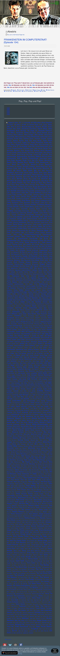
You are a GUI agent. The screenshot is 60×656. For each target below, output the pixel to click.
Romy (37, 518)
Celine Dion (25, 196)
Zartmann (31, 630)
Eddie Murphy (43, 256)
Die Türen (10, 242)
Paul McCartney (43, 477)
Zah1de (14, 630)
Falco (40, 270)
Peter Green (43, 483)
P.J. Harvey (41, 474)
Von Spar (37, 616)
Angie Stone (11, 144)
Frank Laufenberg (16, 280)
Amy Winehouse (33, 136)
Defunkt (49, 228)
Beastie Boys (22, 162)
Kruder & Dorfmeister (43, 393)
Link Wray (45, 404)
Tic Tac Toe (28, 593)
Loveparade (14, 414)
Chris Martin (35, 202)
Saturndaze (46, 524)
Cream (14, 214)
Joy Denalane (19, 371)
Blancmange (11, 176)
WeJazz (49, 618)
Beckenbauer (44, 162)
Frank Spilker (47, 280)
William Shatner (30, 622)
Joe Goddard (48, 359)
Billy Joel (37, 170)
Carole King (11, 194)
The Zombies (20, 589)
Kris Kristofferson (24, 393)
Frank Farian (21, 90)
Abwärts (14, 90)
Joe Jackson (12, 361)
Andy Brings (37, 140)
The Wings (46, 587)
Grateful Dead (30, 305)
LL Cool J (48, 408)
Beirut (14, 164)
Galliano (9, 290)
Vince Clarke (41, 614)
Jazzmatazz (11, 349)
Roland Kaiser (37, 516)
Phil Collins (29, 487)
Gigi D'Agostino (46, 296)
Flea (8, 276)
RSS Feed (9, 639)
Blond (13, 178)
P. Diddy (33, 473)
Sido (31, 532)
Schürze (28, 526)
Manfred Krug (48, 420)
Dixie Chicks (27, 246)
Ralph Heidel (29, 499)
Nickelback (49, 460)
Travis (8, 606)
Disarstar (9, 246)
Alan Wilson (11, 132)
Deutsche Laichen (13, 236)
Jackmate (17, 341)
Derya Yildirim (40, 232)
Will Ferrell (15, 622)
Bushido (13, 190)
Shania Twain (10, 532)
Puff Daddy (19, 495)
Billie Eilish (27, 170)
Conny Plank (42, 211)
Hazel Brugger (30, 320)
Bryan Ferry (29, 188)
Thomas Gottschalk (22, 591)
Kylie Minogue (24, 394)
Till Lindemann (19, 595)
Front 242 (22, 286)
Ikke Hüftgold (18, 336)
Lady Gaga (48, 394)
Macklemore (29, 416)
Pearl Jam (17, 481)
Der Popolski (29, 232)
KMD (33, 389)
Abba (50, 124)
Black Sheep (27, 174)
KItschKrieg (15, 386)
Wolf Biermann (45, 622)
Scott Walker (48, 526)
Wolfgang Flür (20, 624)
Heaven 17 (38, 320)
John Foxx (15, 363)
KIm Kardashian (39, 383)
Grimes (25, 308)
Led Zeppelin (24, 398)
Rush (43, 520)
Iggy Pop (48, 333)
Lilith (16, 404)
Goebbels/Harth (47, 300)
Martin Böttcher (18, 430)
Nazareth (43, 454)
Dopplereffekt (43, 250)
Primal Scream (21, 493)
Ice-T (39, 333)
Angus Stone (34, 144)
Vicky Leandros (33, 614)
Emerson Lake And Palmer (42, 262)
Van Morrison (25, 614)
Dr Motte (34, 252)
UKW (14, 612)
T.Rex (8, 559)
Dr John (27, 252)
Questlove (43, 495)
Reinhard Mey (24, 503)
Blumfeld (44, 178)
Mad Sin (36, 416)
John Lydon (39, 363)
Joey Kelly (28, 361)
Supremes (35, 554)
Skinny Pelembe (16, 538)
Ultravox (25, 612)
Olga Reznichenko (34, 470)
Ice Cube (33, 333)
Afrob (17, 130)
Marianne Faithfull (45, 422)
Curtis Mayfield (17, 217)
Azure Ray (37, 154)
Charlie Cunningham (22, 198)
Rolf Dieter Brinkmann (12, 518)
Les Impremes (16, 402)
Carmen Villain (47, 192)
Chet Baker (26, 200)
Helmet (20, 324)
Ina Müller (48, 335)
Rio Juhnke (25, 509)
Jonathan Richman (24, 369)
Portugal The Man (47, 491)
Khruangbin (39, 381)
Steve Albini (11, 548)
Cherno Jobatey (16, 200)
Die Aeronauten (43, 236)
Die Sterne (48, 240)
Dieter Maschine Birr (33, 242)
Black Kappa (37, 90)
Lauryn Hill (16, 399)
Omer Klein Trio (29, 472)
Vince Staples (48, 614)
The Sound (16, 583)
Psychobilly (11, 495)
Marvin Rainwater (46, 430)
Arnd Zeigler (38, 152)
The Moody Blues (22, 577)
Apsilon (17, 150)
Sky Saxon (24, 538)
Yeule (12, 628)
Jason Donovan (18, 347)
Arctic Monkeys (46, 150)
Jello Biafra (43, 349)
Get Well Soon (23, 296)
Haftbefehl (16, 311)
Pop (13, 491)
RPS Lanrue (32, 520)
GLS (30, 300)
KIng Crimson (10, 385)
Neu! (13, 458)
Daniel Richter (42, 218)
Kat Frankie (31, 377)
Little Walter (33, 408)
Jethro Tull (30, 353)
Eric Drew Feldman (45, 266)
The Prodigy (29, 579)
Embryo (28, 262)
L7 (36, 395)
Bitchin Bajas (28, 172)
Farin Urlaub (11, 272)
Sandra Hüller (18, 91)
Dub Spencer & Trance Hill (19, 254)
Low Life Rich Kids (25, 414)
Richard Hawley (33, 505)
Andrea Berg (18, 138)
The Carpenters (45, 567)
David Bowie (17, 224)
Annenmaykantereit (41, 146)
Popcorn (24, 491)
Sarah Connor (10, 524)
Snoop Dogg (42, 540)
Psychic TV (48, 493)
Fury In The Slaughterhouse (26, 288)
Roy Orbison (25, 520)
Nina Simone (16, 464)
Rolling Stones (29, 518)
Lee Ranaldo (45, 399)
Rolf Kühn (21, 518)
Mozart (35, 450)
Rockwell (26, 514)
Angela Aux (26, 142)
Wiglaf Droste (41, 620)
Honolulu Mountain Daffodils (43, 327)
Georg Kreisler (42, 292)
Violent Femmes (11, 616)
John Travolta (28, 365)
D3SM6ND (35, 217)
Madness (48, 416)
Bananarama (11, 158)
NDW (47, 454)
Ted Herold (46, 561)
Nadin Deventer (11, 454)
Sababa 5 (18, 522)
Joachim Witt (18, 357)
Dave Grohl (44, 222)
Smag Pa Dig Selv (32, 540)
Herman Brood (27, 326)
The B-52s (36, 565)
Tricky (37, 606)
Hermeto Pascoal (38, 326)
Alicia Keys (48, 134)
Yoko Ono (17, 628)
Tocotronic (22, 597)
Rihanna (10, 509)
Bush (8, 190)
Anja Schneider (44, 144)
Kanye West (11, 377)
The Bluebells (31, 567)
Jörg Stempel (48, 371)
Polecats (46, 489)
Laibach (9, 397)
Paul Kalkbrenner (30, 477)
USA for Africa (10, 614)
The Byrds (38, 567)
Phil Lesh (36, 487)
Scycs (8, 528)
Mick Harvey (43, 440)
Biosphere (10, 172)
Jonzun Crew (44, 369)
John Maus (48, 363)
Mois (42, 446)
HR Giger (37, 331)
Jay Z (35, 347)
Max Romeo (19, 434)
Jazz (50, 347)
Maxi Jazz (27, 434)
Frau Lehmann (35, 282)
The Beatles (44, 565)
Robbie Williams (18, 511)
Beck (37, 162)
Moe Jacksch (37, 446)
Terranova (23, 563)
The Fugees (49, 571)
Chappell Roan (36, 196)
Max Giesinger (38, 432)
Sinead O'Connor (36, 534)
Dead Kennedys (12, 228)
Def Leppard (31, 228)
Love (8, 414)
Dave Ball (37, 222)
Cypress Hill (27, 217)
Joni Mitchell (35, 369)
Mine (36, 444)
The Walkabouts (48, 585)
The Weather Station (12, 587)
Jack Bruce (37, 339)
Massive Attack (18, 432)
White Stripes (32, 620)
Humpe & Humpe (46, 331)
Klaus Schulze (20, 389)
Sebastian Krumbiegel (25, 528)
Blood (25, 178)
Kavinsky (14, 379)
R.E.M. (14, 497)
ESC (31, 268)
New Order (30, 458)
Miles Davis (47, 442)
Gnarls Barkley (37, 300)
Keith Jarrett (22, 379)
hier (31, 87)
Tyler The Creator (20, 610)
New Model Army (20, 458)
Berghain (48, 164)
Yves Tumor (42, 628)
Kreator (16, 393)
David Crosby (37, 224)
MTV (39, 450)
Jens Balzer (35, 351)
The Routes (46, 579)
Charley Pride (47, 196)
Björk (36, 172)
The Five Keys (41, 571)
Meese (15, 436)
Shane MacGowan (45, 530)
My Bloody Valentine (36, 452)
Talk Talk (24, 559)
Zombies (14, 633)
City (8, 208)
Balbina (38, 156)
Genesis (10, 292)
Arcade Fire (29, 150)
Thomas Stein (41, 591)
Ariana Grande (22, 152)
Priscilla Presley (38, 493)
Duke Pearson (43, 254)
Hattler (23, 320)
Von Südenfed (44, 616)
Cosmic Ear (15, 212)
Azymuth (45, 154)
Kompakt (15, 391)
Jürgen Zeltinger (16, 375)
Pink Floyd (21, 489)
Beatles (32, 162)
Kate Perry (45, 377)
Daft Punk (48, 216)
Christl (21, 206)
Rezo (39, 503)
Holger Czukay (29, 327)
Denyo (34, 230)
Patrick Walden (48, 475)
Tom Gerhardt (45, 598)
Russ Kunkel (48, 520)
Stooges (43, 550)
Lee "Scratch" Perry (35, 399)
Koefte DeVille (47, 389)
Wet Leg (17, 620)
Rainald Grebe (11, 499)
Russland (9, 522)
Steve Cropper (20, 548)
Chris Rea (44, 202)
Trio (41, 606)
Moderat (20, 446)
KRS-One (33, 393)
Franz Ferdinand (23, 282)
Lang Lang (39, 397)
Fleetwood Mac (18, 276)
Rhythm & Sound (47, 503)
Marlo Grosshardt (47, 428)
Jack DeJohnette (47, 339)
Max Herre (10, 434)
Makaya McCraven (38, 418)
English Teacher (46, 264)
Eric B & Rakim (25, 266)
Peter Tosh (49, 485)
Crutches (45, 214)
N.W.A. (45, 452)
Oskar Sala (45, 472)
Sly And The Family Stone (16, 540)
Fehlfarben (11, 274)
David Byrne (27, 224)
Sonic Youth (30, 542)
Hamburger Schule (46, 312)
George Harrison (34, 294)
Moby (15, 446)
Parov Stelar (29, 475)
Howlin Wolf (20, 331)
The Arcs (13, 565)
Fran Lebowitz (42, 278)
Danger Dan (21, 218)
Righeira (50, 507)
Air (36, 130)
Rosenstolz (49, 518)
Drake (40, 252)
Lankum (45, 397)
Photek (50, 487)
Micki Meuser (23, 442)
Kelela (50, 379)
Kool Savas (31, 391)
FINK (45, 274)
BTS (35, 188)
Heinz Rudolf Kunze (23, 321)
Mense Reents (37, 436)
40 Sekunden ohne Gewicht (41, 122)
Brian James (20, 184)
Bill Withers (17, 170)
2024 (8, 111)
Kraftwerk (48, 390)
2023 (8, 113)
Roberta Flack (38, 512)
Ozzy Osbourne (23, 473)
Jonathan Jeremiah (46, 367)
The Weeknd (33, 587)
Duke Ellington (33, 254)
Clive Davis (15, 208)
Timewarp (34, 596)
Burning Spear (47, 189)
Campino (49, 190)
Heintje (13, 322)
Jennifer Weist (26, 351)
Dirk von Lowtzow (46, 244)
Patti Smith (11, 477)
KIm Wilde (48, 383)
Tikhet (47, 593)
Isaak (14, 339)
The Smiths (45, 581)
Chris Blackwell (25, 202)
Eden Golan (16, 258)
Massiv (9, 432)
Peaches (10, 481)
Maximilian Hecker (36, 434)
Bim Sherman (47, 170)
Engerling (35, 264)
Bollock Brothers (17, 182)
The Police (21, 579)
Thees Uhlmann (28, 589)
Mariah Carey (33, 422)
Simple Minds (25, 534)
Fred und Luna (46, 282)
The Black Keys (21, 567)
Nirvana (32, 464)
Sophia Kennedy (12, 544)
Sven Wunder (26, 556)
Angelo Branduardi (37, 142)
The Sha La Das (22, 581)
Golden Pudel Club (13, 302)
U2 (28, 610)
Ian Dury (17, 333)
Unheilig (37, 612)
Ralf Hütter (20, 499)
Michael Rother (23, 440)
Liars (12, 404)
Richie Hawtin (44, 505)
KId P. (8, 383)
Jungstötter (34, 373)
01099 (24, 124)
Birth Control (19, 172)
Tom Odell (14, 600)
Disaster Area (17, 246)
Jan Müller (10, 345)
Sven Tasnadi (16, 556)
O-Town (50, 468)
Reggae (16, 503)
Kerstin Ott (32, 381)
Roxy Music (11, 520)
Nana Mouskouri (22, 454)
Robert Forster (29, 512)
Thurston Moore (20, 593)
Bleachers (19, 176)
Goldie (22, 302)
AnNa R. (15, 146)
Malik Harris (17, 420)
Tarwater (12, 561)
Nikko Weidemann (15, 462)
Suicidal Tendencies (12, 554)
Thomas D (13, 591)
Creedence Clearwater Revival (28, 214)
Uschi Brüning (18, 614)
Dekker (9, 230)
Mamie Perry (39, 420)
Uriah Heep (49, 612)
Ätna (50, 154)
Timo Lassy (46, 596)
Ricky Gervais (23, 507)
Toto (27, 604)
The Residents (38, 579)
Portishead (37, 491)
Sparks (28, 544)
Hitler (16, 327)
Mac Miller (22, 416)
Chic (32, 200)
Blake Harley (48, 174)
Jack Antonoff (29, 339)
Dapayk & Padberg (16, 220)
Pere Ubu (31, 481)
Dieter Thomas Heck (14, 244)
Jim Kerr (46, 353)
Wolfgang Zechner (30, 624)
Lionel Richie (32, 406)
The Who (41, 587)
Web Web (32, 618)
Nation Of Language (34, 454)
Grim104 (18, 307)
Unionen (43, 612)
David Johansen (12, 226)
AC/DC (44, 126)
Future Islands (47, 288)
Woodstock (38, 624)
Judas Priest (10, 373)
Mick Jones (16, 442)
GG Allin (37, 296)
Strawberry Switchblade (20, 552)
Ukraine (9, 612)
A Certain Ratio (32, 124)
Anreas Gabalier (17, 148)
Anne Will (31, 146)
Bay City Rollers (37, 160)
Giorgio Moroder (32, 298)
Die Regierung (25, 240)
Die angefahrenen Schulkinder (26, 238)
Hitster (21, 327)
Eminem (10, 264)
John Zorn (37, 365)
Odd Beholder (24, 470)
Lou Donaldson (44, 410)
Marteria (9, 430)
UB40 (31, 610)
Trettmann (22, 606)
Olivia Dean (44, 469)
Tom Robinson (22, 600)
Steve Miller (28, 548)
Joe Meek (21, 361)
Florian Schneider (38, 276)
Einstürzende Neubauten (34, 258)
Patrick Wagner (38, 475)
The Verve (40, 585)
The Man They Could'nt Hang (44, 575)
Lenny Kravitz (40, 401)
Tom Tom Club (37, 600)
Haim (32, 312)
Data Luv (30, 222)
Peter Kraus (21, 485)
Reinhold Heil (33, 503)
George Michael (46, 294)
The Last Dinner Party (44, 573)
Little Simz (25, 408)
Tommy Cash (45, 600)
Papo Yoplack (21, 475)
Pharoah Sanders (19, 487)
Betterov (29, 168)
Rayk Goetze (19, 501)
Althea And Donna (20, 136)
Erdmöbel (16, 266)
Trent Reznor (14, 606)
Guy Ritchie (20, 310)
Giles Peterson (19, 298)
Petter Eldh (10, 487)
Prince (30, 493)
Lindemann (38, 404)
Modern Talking (28, 446)
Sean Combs (14, 528)
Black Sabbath (16, 174)
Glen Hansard (25, 300)
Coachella (24, 208)
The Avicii (29, 565)
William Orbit (22, 622)
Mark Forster (32, 426)
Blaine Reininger (37, 174)
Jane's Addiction (19, 345)
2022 (8, 114)
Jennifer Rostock (16, 351)
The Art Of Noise (21, 565)
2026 (8, 108)
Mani (18, 422)
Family (45, 270)
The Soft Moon (8, 91)
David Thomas (32, 226)
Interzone (27, 337)
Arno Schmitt (47, 152)
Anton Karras (38, 148)
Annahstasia (23, 146)
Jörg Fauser (39, 371)
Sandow (35, 522)
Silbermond (36, 532)
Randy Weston (47, 499)
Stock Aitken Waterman (33, 550)
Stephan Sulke (37, 546)
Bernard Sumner (29, 166)
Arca (22, 150)
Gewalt (31, 296)
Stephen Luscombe (47, 546)
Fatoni (40, 272)
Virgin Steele (19, 616)
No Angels (38, 464)
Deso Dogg (17, 234)
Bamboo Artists (47, 156)
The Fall (35, 571)
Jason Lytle (28, 347)
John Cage (35, 361)
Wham (22, 620)
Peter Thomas (41, 485)
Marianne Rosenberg (13, 424)
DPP (8, 252)
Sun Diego (21, 554)
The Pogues (15, 579)
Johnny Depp (11, 367)
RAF (34, 497)
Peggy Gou (24, 481)
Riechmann (44, 507)
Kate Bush (39, 377)
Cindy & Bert (39, 206)
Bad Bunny (31, 156)
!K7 (20, 122)
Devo (23, 236)
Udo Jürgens (36, 610)
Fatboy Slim (33, 272)
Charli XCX (11, 198)
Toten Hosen (20, 604)
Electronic (17, 260)
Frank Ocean (27, 280)
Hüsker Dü (10, 333)
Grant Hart (19, 306)
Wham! (27, 620)
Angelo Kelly (48, 142)
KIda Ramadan (15, 383)
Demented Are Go (24, 230)
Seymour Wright (29, 530)
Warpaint (18, 618)
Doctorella (29, 248)
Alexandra (19, 132)
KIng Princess (45, 385)
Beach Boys (11, 162)
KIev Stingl (24, 383)
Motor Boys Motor (17, 450)
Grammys (25, 304)
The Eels (30, 571)
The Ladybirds (21, 573)
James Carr (14, 343)
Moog (50, 446)
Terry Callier (31, 563)
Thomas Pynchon (32, 591)
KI (44, 381)
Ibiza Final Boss (25, 333)
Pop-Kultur (18, 491)
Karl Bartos (23, 377)
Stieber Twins (17, 550)
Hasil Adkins (16, 320)
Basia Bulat (10, 160)
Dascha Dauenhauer (19, 222)
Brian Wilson (40, 184)
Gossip (44, 302)
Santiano (48, 522)
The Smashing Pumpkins (33, 581)
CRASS (35, 212)
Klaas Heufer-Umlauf (27, 387)
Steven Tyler (43, 548)
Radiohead (22, 497)
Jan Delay (48, 343)
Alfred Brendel (42, 132)
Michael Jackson (45, 438)
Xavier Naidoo (46, 626)
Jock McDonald (38, 359)
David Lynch (22, 226)
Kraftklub (40, 391)
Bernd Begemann (42, 166)
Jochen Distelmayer (25, 359)
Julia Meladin (21, 373)
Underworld (30, 612)
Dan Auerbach (11, 218)
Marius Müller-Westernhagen (37, 424)
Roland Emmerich (27, 516)
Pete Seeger (10, 483)
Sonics (36, 542)
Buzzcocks (30, 190)
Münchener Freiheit (25, 452)
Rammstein (38, 499)
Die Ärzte (44, 238)
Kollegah (9, 391)
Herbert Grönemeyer (14, 325)
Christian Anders (17, 204)
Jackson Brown (25, 341)
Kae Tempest (32, 375)
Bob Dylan (27, 180)
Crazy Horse (43, 212)
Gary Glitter (18, 290)
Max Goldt (48, 432)
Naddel (50, 452)
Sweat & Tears (13, 122)
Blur (50, 178)
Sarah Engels (27, 524)
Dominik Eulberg (46, 248)
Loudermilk (25, 412)
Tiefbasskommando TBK (38, 593)
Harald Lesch (30, 318)
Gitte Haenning (43, 298)
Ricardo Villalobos (12, 505)
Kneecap (39, 389)
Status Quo (30, 546)
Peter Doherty (19, 483)
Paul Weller (36, 479)
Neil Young (25, 456)
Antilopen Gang (28, 148)
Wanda (13, 618)
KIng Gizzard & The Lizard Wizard (24, 385)
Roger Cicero (10, 516)
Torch (8, 604)
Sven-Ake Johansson (37, 556)
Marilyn (22, 424)
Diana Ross (31, 236)
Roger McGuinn (18, 516)
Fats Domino (47, 272)
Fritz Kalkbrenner (41, 284)
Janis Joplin (39, 345)
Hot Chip (34, 330)
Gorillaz (38, 301)
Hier (10, 85)
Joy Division (30, 371)
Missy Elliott (48, 444)
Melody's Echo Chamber (25, 436)
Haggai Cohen (25, 312)
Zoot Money (19, 633)
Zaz (36, 630)
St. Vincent (17, 546)
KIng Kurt (37, 385)
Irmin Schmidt (45, 337)
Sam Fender (29, 522)
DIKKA (29, 244)
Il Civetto (33, 336)
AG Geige (30, 130)
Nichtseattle (20, 460)
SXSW (45, 556)
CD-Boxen (48, 194)
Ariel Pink (31, 152)
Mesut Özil (45, 436)
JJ (12, 357)
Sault (13, 526)
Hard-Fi (37, 318)
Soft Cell (12, 542)
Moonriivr (10, 448)
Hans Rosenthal (42, 314)
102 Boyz (17, 124)
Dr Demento (15, 252)
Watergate (25, 618)
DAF (41, 216)
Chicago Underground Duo (43, 200)
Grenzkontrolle (42, 306)
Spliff (45, 544)
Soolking (49, 542)
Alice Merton (38, 134)
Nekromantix (34, 456)
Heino (8, 322)
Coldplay (10, 210)
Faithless (34, 270)
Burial (40, 189)
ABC (8, 126)
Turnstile (49, 608)
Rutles (13, 522)
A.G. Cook (43, 124)
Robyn (45, 512)
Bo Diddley (18, 180)
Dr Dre (22, 252)
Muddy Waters (45, 450)
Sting (24, 550)
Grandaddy (32, 304)
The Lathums (10, 575)
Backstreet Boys (22, 156)
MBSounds (45, 434)
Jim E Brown (38, 353)
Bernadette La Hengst (14, 166)
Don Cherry (10, 250)
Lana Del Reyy (29, 397)
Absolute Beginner (28, 126)
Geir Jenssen (36, 290)
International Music (12, 337)
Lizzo (40, 408)
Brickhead (48, 184)
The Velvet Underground (21, 585)
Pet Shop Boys (46, 481)
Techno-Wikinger (38, 561)
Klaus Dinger (37, 387)
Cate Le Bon (27, 194)
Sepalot (14, 530)
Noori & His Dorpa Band (45, 466)
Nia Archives (11, 460)
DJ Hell (41, 246)
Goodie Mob (30, 302)
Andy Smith (17, 142)
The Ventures (34, 585)
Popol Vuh (30, 491)
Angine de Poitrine (22, 144)
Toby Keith (14, 598)
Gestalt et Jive (12, 296)
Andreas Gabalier (40, 138)
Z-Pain (47, 628)
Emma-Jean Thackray (23, 264)
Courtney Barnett (26, 212)
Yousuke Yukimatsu (25, 628)
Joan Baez (42, 357)
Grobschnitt (33, 307)
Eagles (25, 256)
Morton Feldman (41, 448)
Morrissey (31, 448)
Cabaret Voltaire (40, 190)
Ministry (41, 444)
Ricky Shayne (31, 507)
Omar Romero (19, 472)
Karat (18, 377)
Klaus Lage (11, 389)
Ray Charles (10, 501)
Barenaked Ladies (46, 158)
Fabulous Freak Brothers (23, 270)
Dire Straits (35, 244)
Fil (27, 274)
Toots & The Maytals (47, 602)
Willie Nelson (38, 622)
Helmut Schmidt (28, 324)
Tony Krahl (34, 602)
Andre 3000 (44, 136)
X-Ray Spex (32, 626)
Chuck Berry (29, 206)
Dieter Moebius (47, 242)
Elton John (44, 260)
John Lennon (31, 363)
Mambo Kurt (30, 420)
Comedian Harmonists (22, 211)
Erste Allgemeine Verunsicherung (17, 268)
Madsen (18, 418)
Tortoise (12, 604)
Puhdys (25, 495)
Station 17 (23, 546)
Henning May (38, 324)
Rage (37, 497)
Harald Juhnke (19, 318)
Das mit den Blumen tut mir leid (39, 220)
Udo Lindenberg (46, 610)
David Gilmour (47, 224)
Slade (29, 538)
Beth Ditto (21, 168)
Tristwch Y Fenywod (12, 608)
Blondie (19, 178)
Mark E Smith (16, 426)
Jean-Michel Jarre (21, 349)
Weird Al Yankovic (40, 618)
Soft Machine (21, 542)
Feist (17, 274)
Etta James (38, 268)
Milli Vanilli (29, 90)
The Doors (25, 571)
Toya (30, 604)
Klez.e (29, 388)
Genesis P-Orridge (20, 292)
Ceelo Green (15, 196)
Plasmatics (39, 489)
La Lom (40, 394)
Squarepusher (10, 546)
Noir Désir (24, 466)
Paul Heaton (19, 477)
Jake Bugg (34, 341)
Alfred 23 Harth (30, 132)
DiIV (24, 244)
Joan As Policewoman (28, 91)
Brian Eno (11, 184)
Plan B (33, 489)
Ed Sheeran (33, 256)
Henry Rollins (47, 324)
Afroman (23, 130)
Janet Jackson (30, 345)
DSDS (45, 252)
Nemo (40, 456)
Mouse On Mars (27, 450)
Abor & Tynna (16, 126)
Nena (44, 456)
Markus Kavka (36, 428)
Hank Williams (12, 313)
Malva (24, 420)
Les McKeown (25, 402)
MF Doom (22, 438)
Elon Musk (35, 260)
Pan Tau (9, 475)
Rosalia (42, 518)
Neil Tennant (16, 456)
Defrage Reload (41, 228)
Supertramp (29, 554)
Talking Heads (33, 558)
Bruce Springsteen (40, 186)
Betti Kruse (37, 168)
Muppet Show (15, 452)
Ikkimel (26, 335)
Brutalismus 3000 (17, 188)
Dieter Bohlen (19, 242)
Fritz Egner (29, 284)
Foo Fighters (31, 278)
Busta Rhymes (22, 190)
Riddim (38, 507)
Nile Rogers (26, 462)
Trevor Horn (31, 606)
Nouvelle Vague (36, 468)
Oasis (17, 469)
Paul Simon (15, 479)
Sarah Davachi (19, 524)
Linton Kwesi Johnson (19, 406)
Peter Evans (27, 483)
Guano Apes (43, 308)
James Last (23, 343)
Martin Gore (29, 430)
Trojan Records (21, 608)
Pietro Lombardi (11, 489)
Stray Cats (30, 552)
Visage (25, 616)
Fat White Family (22, 272)
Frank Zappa (12, 282)
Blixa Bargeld (43, 176)
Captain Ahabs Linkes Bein (19, 192)
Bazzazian (48, 160)
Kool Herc (23, 391)
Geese (27, 290)
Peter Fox (35, 483)
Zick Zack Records (43, 630)
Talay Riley (18, 559)
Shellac (17, 532)
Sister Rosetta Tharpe (21, 536)
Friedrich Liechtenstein (15, 284)
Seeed (43, 90)
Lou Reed (17, 412)
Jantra (46, 345)
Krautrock (10, 393)
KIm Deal (31, 383)
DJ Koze (48, 246)
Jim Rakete (16, 355)
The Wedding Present (23, 587)
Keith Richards (32, 379)
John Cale (44, 361)
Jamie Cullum (32, 343)
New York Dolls (40, 458)
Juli (16, 373)
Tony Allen (43, 91)
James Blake (42, 341)
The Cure (39, 569)
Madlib (42, 416)
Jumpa (28, 373)
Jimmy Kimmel (33, 355)
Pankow (14, 475)
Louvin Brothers (47, 412)
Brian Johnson (30, 184)
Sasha (40, 524)
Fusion (39, 288)
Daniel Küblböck (32, 218)
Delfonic (14, 230)
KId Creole (49, 381)
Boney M (34, 182)
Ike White (10, 336)
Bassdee (18, 160)
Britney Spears (12, 186)
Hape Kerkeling (40, 316)
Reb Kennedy (29, 501)
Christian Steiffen (30, 204)
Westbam (10, 620)
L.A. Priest (32, 395)
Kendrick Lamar (23, 381)
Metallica (15, 438)
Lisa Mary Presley (42, 406)
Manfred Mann (11, 422)
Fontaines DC (20, 278)
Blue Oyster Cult (34, 178)
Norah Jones (11, 467)
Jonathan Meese (12, 369)
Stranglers (49, 550)
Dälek (40, 226)
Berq (50, 166)
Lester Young (34, 402)
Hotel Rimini (41, 330)
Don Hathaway (20, 250)
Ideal (42, 333)
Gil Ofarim (10, 298)
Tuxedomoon (10, 610)
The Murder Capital (33, 577)
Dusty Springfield (16, 256)
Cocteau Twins (47, 208)
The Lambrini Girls (31, 573)
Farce (50, 270)
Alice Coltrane (18, 134)
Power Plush (10, 493)
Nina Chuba (43, 462)
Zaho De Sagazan (23, 630)
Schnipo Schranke (20, 526)
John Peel (19, 365)
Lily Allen (21, 404)
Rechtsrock (38, 501)
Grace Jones (18, 304)
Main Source (26, 418)
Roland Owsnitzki (47, 516)
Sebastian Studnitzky (37, 528)
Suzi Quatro (44, 554)
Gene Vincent (47, 290)
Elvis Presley (19, 262)
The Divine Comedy (17, 571)
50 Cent (10, 124)
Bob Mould (44, 180)
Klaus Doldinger (47, 387)
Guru (13, 310)
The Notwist (44, 577)
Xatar (38, 626)
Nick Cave (27, 460)
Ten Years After (15, 563)
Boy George (47, 182)
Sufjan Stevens (39, 552)
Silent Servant (51, 90)
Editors (22, 258)
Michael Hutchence (32, 438)
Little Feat (17, 408)
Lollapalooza (10, 410)
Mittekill (9, 446)
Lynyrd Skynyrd (12, 416)
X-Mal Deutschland (21, 626)
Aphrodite (10, 150)
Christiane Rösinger (44, 204)
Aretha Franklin (11, 152)
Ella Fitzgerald (25, 260)
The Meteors (12, 577)
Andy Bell (28, 140)
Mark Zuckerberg (26, 428)
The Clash (15, 569)
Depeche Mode (42, 230)
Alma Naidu (10, 136)
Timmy (40, 596)
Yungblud (34, 628)
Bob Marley (36, 180)
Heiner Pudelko (47, 320)
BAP (18, 158)
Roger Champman (45, 514)
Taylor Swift (19, 560)
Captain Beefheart (35, 192)
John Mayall (10, 365)
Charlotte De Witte (36, 198)
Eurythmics (10, 270)
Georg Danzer (32, 292)
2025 (8, 109)
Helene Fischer (46, 321)
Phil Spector (43, 487)
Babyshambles (11, 156)
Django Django (20, 248)
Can (8, 192)
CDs (8, 196)
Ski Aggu (43, 536)
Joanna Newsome (12, 359)
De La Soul (47, 226)
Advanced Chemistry (29, 128)
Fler (27, 276)
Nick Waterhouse (38, 460)
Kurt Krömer (15, 395)
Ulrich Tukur (19, 612)
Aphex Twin (47, 148)
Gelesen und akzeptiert (54, 651)
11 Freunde (26, 122)
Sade (23, 522)
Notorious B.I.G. (26, 468)
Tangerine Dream (43, 559)
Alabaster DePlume (45, 130)
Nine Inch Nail (24, 464)
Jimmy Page (43, 355)
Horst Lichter (12, 329)
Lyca (50, 414)
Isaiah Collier (21, 339)
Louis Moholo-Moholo (35, 412)
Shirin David (24, 532)
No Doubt (45, 464)
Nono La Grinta (32, 466)
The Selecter (14, 581)
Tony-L (39, 602)
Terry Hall (39, 563)
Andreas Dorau (28, 138)
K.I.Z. (24, 375)
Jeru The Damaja (20, 353)
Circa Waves (48, 206)
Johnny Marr (22, 367)
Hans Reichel (32, 314)
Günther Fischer (30, 310)
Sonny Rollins (42, 542)
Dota (50, 250)
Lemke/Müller (16, 400)
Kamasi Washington (45, 375)
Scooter (33, 526)
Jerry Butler (44, 351)
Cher (8, 200)
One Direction (38, 472)
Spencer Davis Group (37, 544)
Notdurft (19, 468)
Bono (40, 182)
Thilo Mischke (39, 589)
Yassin (37, 91)
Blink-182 (34, 176)
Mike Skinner (38, 442)
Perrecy (38, 481)
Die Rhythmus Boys (37, 240)
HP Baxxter (29, 331)
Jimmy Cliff (24, 355)
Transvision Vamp (37, 604)
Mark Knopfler (41, 426)
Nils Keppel (34, 462)
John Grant (23, 363)
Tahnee (12, 559)
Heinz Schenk (35, 322)
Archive (36, 150)
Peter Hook (14, 485)
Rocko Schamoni (17, 514)
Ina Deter (40, 336)
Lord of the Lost (34, 410)
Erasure (9, 266)
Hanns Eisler (22, 314)
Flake (50, 274)
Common (33, 211)
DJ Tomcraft (10, 248)
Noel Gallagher (15, 466)
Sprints (50, 544)
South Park (22, 544)
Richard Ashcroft (22, 505)
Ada (14, 128)
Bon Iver (27, 182)
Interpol (21, 337)
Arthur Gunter (11, 154)
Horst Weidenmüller (24, 330)
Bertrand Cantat (12, 168)
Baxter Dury (27, 160)
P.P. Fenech (48, 474)
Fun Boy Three (41, 286)
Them (33, 589)
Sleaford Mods (37, 538)
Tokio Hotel (36, 597)
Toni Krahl (21, 602)
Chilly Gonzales (12, 202)
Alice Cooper (28, 134)
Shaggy (36, 530)
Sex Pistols (20, 530)
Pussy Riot (37, 495)
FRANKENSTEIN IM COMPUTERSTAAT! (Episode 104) (25, 41)
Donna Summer (32, 250)
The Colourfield (23, 569)
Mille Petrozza (21, 444)
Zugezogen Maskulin (28, 633)
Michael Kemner (11, 440)
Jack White (10, 341)
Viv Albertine (31, 616)
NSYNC (44, 468)
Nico (8, 462)
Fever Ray (22, 274)
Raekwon (29, 497)
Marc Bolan (24, 422)
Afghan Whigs (42, 128)
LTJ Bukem (35, 414)
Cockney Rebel (34, 208)
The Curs (46, 569)
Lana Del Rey (18, 396)
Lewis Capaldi (44, 402)
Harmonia (44, 318)
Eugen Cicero (47, 268)
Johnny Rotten (33, 367)
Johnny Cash (46, 365)
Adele (19, 128)
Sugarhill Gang (48, 552)
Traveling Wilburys (47, 604)
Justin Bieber (42, 373)
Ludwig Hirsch (43, 414)
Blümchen (10, 180)
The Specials (23, 583)
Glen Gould (16, 300)
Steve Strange (35, 548)
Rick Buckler (15, 507)
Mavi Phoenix (29, 432)
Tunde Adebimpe (30, 608)
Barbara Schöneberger (30, 158)
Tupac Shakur (40, 608)
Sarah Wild (35, 524)
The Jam (15, 573)
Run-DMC (38, 520)
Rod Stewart (33, 513)
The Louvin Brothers (30, 575)
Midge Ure (31, 442)
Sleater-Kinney (48, 538)
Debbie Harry (22, 228)
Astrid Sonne (21, 154)
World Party (45, 624)
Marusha (37, 430)
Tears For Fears (29, 561)
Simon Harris (15, 534)
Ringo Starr (17, 509)
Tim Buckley (29, 596)
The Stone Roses (34, 583)
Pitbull (28, 489)
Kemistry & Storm (12, 381)
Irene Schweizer (35, 337)
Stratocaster (10, 552)
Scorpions (40, 526)
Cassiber (19, 194)
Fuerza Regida (30, 286)
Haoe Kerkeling (28, 316)
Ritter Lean (43, 509)
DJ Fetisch (35, 246)
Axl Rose (29, 154)
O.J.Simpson (10, 470)
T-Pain (50, 556)
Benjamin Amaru (37, 164)
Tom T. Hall (30, 600)
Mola (46, 446)
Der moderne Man (17, 232)
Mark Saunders (16, 428)
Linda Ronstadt (29, 404)
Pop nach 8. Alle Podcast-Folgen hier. (16, 34)
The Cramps (31, 569)
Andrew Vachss (18, 140)
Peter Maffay (31, 485)
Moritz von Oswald (20, 448)
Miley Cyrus (11, 444)
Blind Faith (26, 176)
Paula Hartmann (47, 479)
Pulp (30, 495)
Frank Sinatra (37, 280)
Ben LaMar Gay (23, 164)
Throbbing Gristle (11, 593)
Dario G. (25, 220)
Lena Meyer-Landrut (29, 401)
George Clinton (22, 294)
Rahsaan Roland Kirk (46, 497)
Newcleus (49, 458)
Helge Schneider (12, 324)
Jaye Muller (43, 347)
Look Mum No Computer (22, 410)
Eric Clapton (34, 266)
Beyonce (46, 168)
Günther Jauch (42, 309)
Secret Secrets (48, 528)
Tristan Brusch (48, 606)
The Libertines (19, 575)
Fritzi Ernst (15, 286)
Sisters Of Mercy (34, 536)
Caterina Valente (38, 194)
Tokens (28, 598)
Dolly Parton (36, 248)
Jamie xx (41, 343)
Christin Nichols (13, 206)
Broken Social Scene (25, 186)
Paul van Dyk (26, 479)
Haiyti (37, 311)
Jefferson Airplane (33, 349)
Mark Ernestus (25, 426)
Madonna (10, 418)
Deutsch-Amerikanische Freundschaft (38, 234)
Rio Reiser (35, 509)
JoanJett (49, 357)
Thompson (49, 591)
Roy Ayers (18, 520)
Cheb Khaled (47, 198)
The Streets (45, 583)
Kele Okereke (43, 379)
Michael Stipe (34, 440)
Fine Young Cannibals (36, 274)
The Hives (9, 573)
